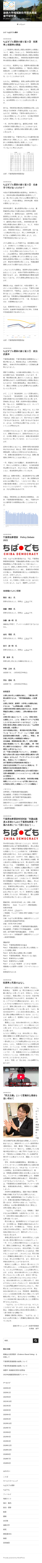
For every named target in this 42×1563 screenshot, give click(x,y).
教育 (4, 1512)
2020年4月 (7, 1414)
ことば (5, 1477)
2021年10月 (7, 1401)
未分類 (5, 1521)
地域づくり (7, 1499)
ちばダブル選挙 (9, 1485)
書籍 (4, 1516)
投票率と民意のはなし (14, 983)
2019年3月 (7, 1441)
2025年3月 (7, 1388)
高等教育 (6, 1543)
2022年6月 (7, 1397)
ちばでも (6, 1490)
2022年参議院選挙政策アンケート (15, 1375)
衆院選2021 (7, 1534)
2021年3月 (7, 1406)
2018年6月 (7, 1463)
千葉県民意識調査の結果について (15, 1361)
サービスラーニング (10, 1481)
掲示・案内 (7, 1503)
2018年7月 (7, 1459)
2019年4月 (7, 1437)
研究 (4, 1529)
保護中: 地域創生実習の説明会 (14, 1370)
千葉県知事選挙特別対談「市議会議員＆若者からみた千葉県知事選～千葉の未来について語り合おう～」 (20, 822)
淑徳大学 (6, 1525)
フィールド (7, 1494)
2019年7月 (7, 1428)
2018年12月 (7, 1445)
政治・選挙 (7, 1507)
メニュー (22, 24)
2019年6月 (7, 1432)
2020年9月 (7, 1410)
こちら (26, 601)
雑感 (4, 1538)
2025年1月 (7, 1392)
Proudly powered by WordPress (14, 1558)
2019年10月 (7, 1423)
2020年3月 (7, 1419)
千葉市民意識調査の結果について (15, 1366)
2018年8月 (7, 1454)
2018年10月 (7, 1450)
